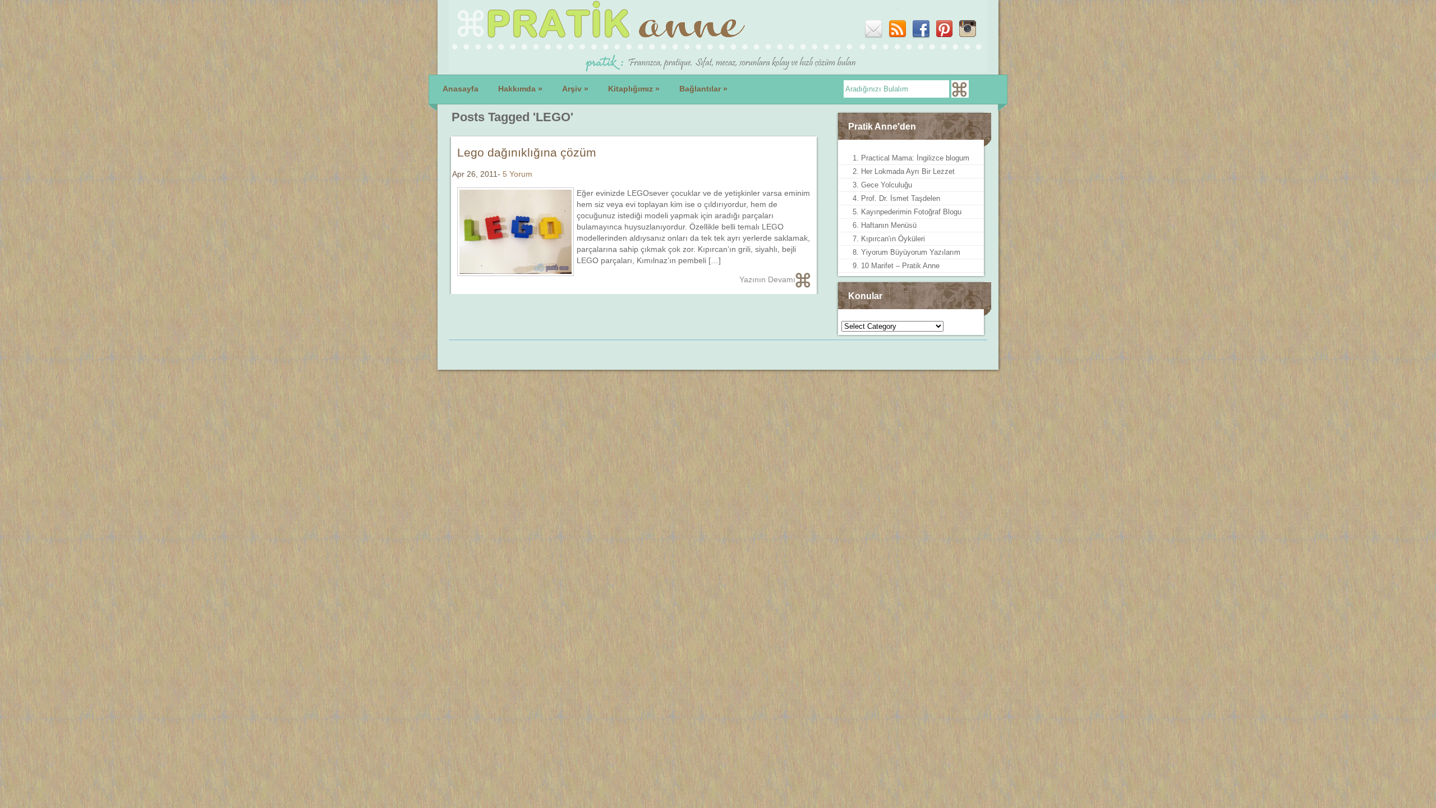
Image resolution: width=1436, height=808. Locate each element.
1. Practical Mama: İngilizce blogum (911, 158)
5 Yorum (517, 173)
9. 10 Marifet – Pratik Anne (896, 265)
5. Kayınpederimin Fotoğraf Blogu (907, 212)
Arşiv (575, 89)
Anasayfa (460, 89)
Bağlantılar (703, 89)
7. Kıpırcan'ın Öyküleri (889, 239)
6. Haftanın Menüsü (885, 225)
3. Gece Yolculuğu (882, 185)
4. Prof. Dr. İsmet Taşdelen (896, 198)
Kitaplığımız (634, 89)
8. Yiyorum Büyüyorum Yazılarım (906, 252)
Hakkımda (520, 89)
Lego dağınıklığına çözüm (526, 152)
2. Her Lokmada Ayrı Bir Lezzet (904, 171)
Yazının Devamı (767, 279)
